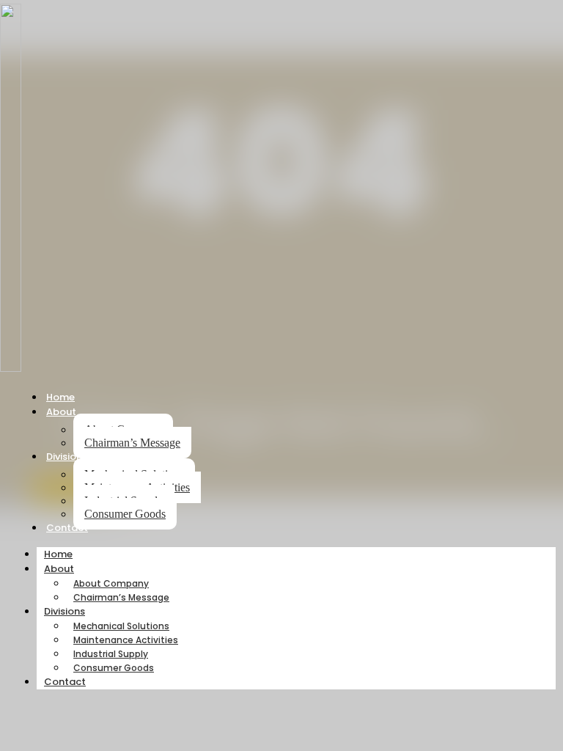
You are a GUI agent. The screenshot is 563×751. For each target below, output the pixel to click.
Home (60, 397)
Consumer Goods (125, 514)
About (61, 412)
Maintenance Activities (125, 640)
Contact (67, 528)
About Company (111, 583)
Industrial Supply (110, 654)
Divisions (66, 457)
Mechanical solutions (121, 626)
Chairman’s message (132, 442)
